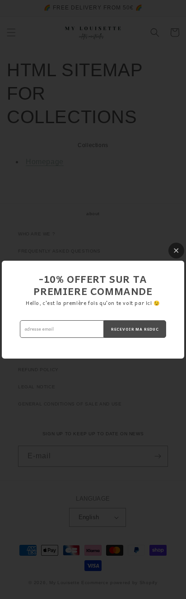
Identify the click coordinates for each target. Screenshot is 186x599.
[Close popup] (176, 250)
